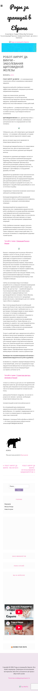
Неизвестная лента (20, 647)
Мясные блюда (9, 507)
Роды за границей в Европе (19, 17)
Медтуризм (24, 455)
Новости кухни (9, 509)
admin (12, 75)
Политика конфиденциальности (19, 678)
